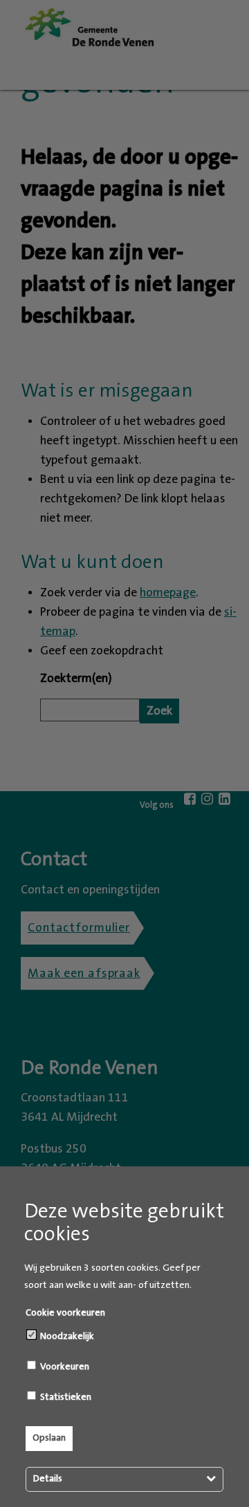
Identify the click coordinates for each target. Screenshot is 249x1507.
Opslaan (49, 1437)
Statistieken (64, 1397)
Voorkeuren (63, 1366)
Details (47, 1478)
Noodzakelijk (66, 1336)
